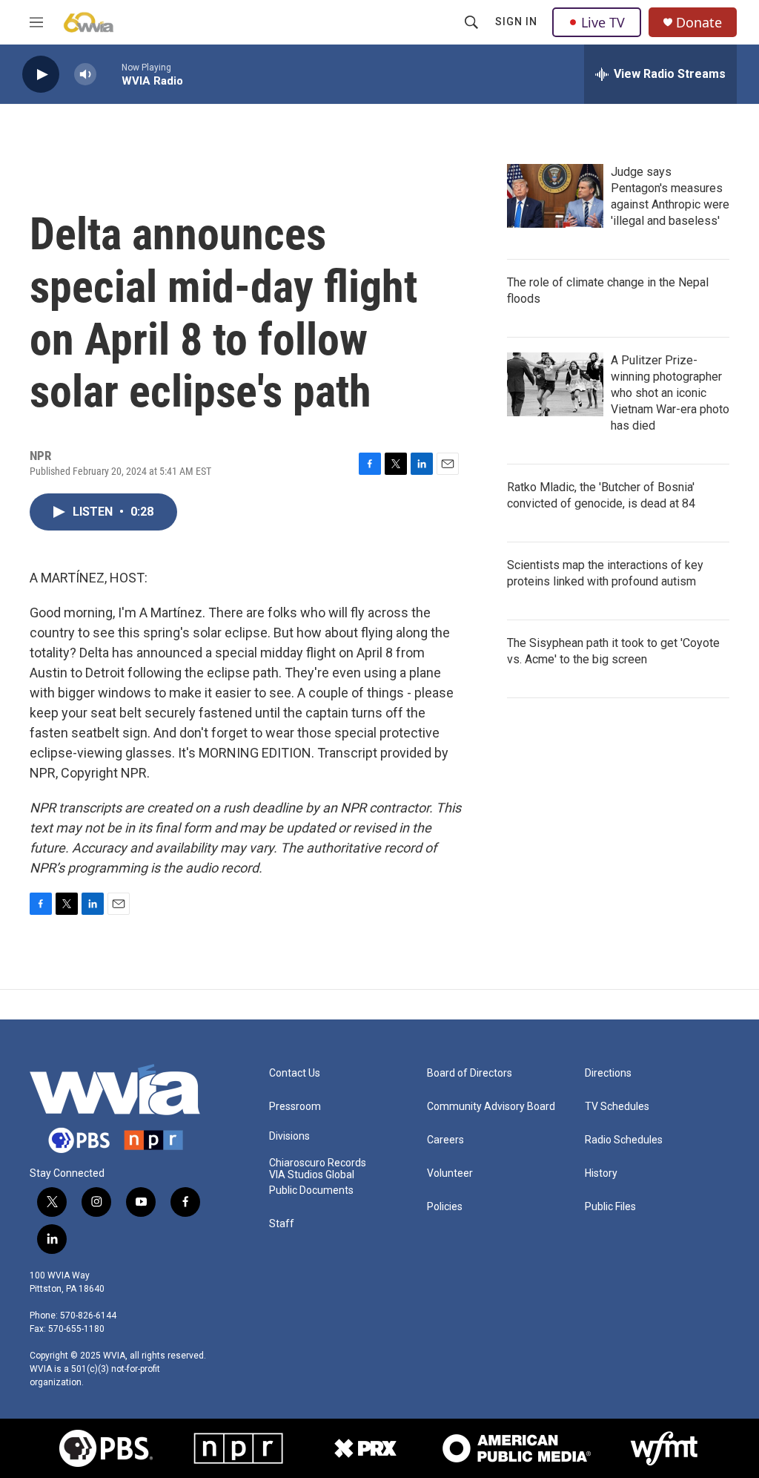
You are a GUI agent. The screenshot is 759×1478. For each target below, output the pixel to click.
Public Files (610, 1206)
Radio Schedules (624, 1140)
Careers (445, 1140)
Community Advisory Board (491, 1106)
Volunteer (450, 1173)
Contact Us (294, 1073)
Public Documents (311, 1190)
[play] (41, 74)
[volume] (85, 74)
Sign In (516, 21)
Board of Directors (469, 1073)
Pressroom (295, 1106)
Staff (281, 1223)
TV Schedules (617, 1106)
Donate (699, 22)
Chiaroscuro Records (317, 1163)
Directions (608, 1073)
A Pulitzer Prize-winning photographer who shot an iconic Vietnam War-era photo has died (670, 393)
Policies (445, 1206)
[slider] (109, 74)
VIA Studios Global (311, 1174)
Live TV (603, 22)
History (601, 1173)
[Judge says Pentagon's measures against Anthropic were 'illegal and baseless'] (555, 196)
